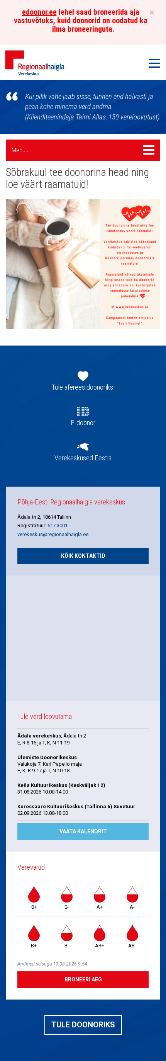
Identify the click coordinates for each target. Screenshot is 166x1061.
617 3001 (57, 525)
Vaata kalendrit (83, 831)
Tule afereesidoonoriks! (83, 387)
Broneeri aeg (83, 979)
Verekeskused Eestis (83, 458)
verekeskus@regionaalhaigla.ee (52, 534)
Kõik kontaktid (83, 556)
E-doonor (83, 423)
